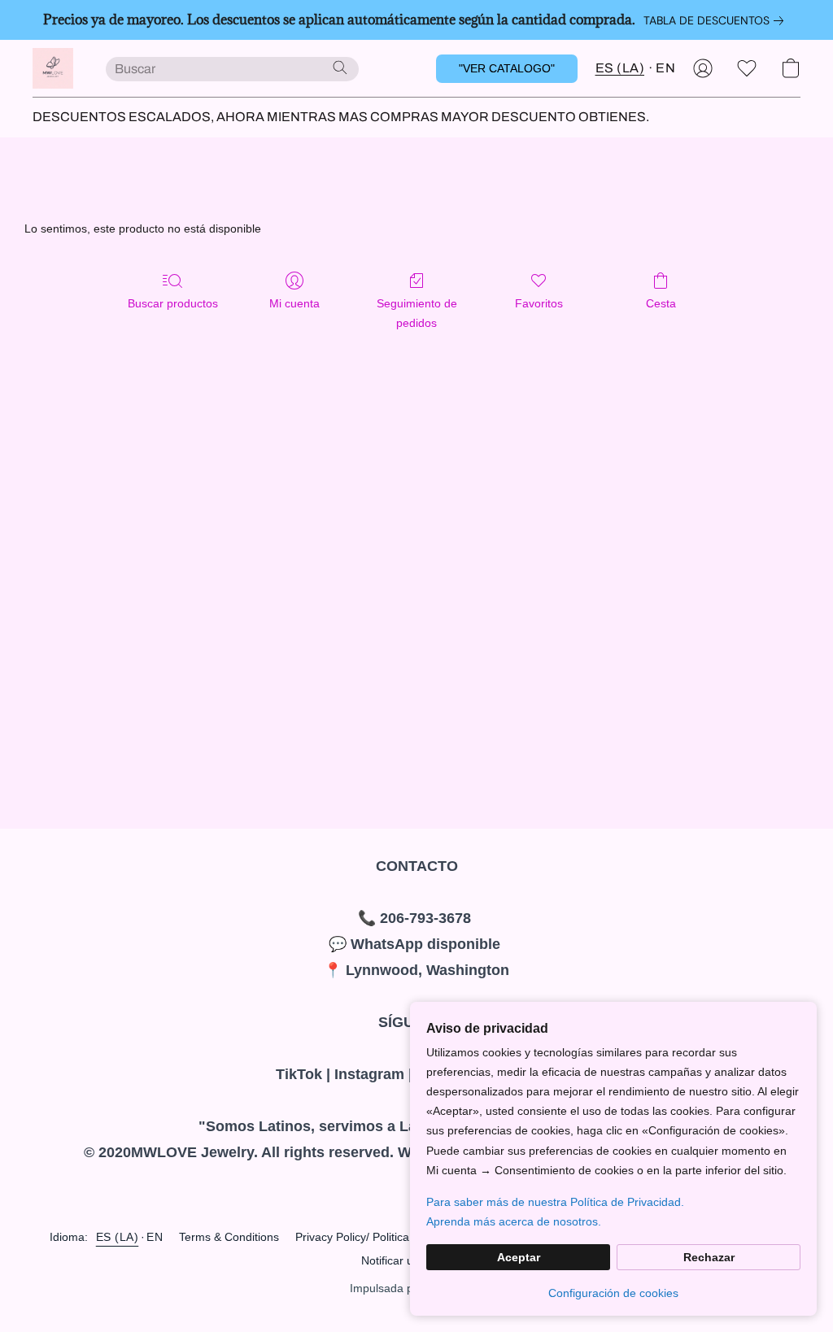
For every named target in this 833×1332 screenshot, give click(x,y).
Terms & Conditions (229, 1236)
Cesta (661, 303)
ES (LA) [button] (620, 68)
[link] (716, 20)
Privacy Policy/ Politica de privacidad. (390, 1236)
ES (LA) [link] (117, 1236)
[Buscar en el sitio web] (340, 67)
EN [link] (154, 1236)
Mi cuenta (294, 303)
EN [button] (665, 68)
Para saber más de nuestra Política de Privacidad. (555, 1201)
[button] (53, 68)
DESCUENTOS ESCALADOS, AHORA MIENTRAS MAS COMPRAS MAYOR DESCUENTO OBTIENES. (341, 117)
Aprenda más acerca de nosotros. (513, 1221)
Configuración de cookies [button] (613, 1292)
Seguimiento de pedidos (417, 313)
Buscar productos (173, 303)
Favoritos (539, 303)
